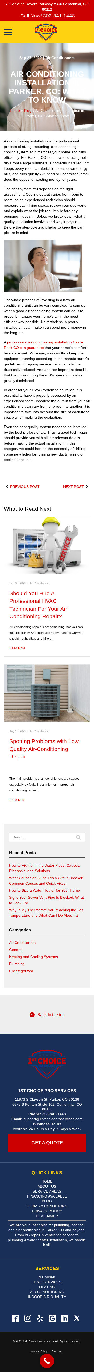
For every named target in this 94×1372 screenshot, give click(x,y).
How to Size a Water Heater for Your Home (44, 890)
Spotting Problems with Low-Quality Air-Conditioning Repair (44, 749)
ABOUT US (47, 1186)
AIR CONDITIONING (47, 1292)
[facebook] (15, 1318)
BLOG (47, 1201)
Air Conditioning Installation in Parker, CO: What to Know (47, 87)
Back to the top (51, 1015)
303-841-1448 (54, 1114)
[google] (52, 1318)
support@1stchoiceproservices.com (53, 1119)
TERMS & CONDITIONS (47, 1206)
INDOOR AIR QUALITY (47, 1297)
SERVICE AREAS (47, 1191)
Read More (17, 648)
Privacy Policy (39, 1351)
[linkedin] (64, 1318)
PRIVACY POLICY (47, 1211)
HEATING (47, 1287)
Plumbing (17, 964)
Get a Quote (47, 1142)
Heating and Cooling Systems (33, 957)
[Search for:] (47, 837)
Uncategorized (21, 971)
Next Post (73, 486)
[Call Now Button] (47, 1361)
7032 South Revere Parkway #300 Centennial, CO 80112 (47, 6)
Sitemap (57, 1351)
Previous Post (25, 486)
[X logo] (76, 1318)
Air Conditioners (60, 58)
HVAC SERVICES (47, 1282)
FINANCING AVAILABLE (47, 1196)
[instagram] (27, 1318)
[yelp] (39, 1318)
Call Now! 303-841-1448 (47, 16)
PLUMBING (47, 1277)
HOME (47, 1181)
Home (15, 110)
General (15, 950)
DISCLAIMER (47, 1216)
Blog (27, 110)
